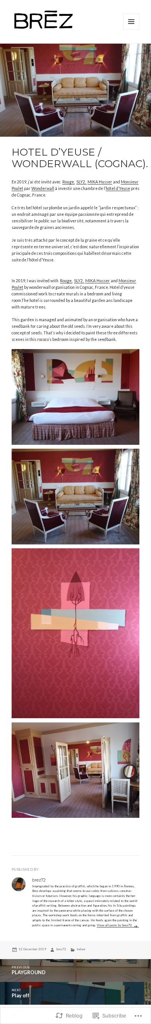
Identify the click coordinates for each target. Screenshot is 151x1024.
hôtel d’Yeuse (118, 188)
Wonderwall (42, 188)
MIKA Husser (100, 182)
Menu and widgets (131, 29)
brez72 (61, 949)
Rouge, (68, 182)
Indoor (81, 949)
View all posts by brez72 (115, 925)
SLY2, (81, 182)
